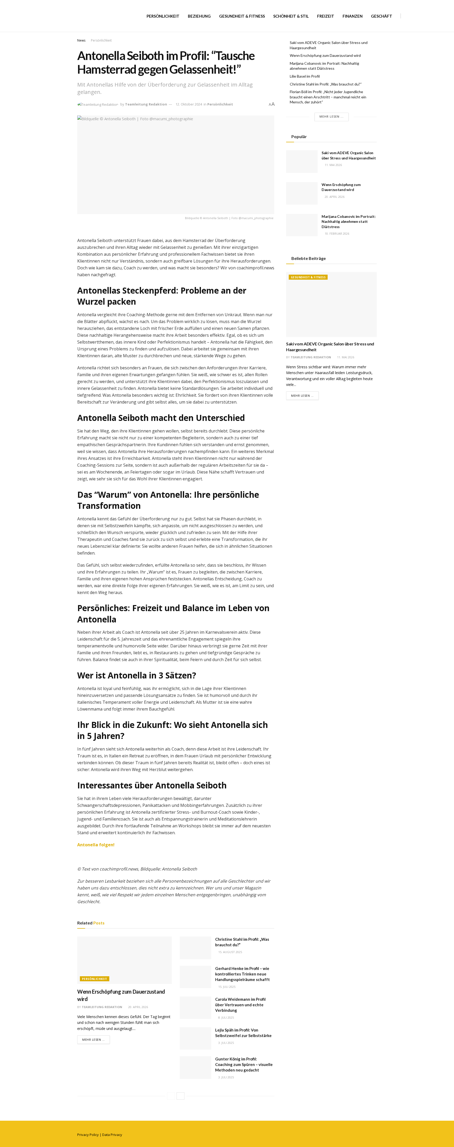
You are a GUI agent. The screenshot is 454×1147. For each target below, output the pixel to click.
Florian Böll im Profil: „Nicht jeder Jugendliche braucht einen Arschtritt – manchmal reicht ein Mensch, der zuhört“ (328, 96)
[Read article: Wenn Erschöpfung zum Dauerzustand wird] (124, 960)
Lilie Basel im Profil (305, 76)
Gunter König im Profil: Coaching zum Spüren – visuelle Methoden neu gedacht (244, 1064)
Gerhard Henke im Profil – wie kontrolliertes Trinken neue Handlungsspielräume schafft (242, 974)
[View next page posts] (180, 1096)
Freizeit (325, 16)
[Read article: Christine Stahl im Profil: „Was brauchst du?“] (195, 948)
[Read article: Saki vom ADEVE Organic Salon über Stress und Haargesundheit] (302, 161)
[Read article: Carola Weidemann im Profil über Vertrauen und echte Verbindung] (195, 1008)
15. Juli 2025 (226, 987)
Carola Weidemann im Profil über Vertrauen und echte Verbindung (240, 1005)
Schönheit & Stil (291, 16)
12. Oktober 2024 (189, 104)
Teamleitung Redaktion (146, 104)
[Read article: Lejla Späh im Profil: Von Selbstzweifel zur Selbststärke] (195, 1038)
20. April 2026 (137, 1007)
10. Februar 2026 (336, 233)
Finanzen (353, 16)
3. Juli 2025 (226, 1043)
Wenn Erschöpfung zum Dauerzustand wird (325, 55)
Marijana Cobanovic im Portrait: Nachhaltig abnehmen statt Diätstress (348, 221)
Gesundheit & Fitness (242, 16)
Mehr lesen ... (96, 1039)
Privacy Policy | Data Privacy (99, 1134)
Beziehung (199, 16)
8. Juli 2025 (226, 1017)
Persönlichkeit (163, 16)
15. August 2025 (230, 952)
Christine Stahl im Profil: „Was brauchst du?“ (326, 84)
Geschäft (381, 16)
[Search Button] (407, 16)
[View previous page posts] (171, 1096)
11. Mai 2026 (333, 165)
